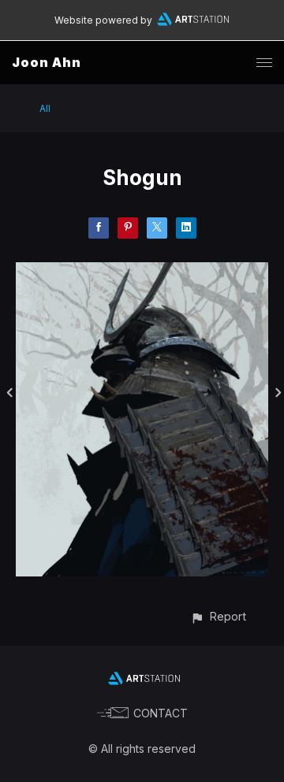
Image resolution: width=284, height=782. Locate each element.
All (44, 108)
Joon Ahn (46, 62)
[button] (218, 616)
